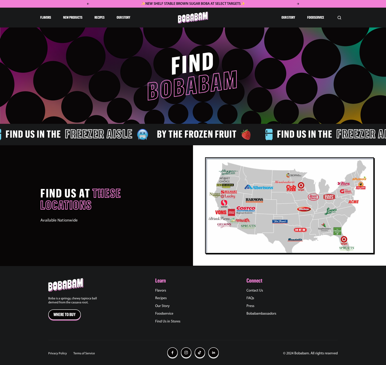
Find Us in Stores (167, 321)
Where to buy (64, 314)
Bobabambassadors (261, 314)
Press (250, 306)
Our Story (162, 306)
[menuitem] (200, 301)
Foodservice (164, 314)
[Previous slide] (88, 4)
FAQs (250, 298)
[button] (48, 17)
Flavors (160, 291)
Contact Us (254, 291)
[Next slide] (298, 4)
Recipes (161, 298)
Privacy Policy (57, 353)
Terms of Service (84, 353)
